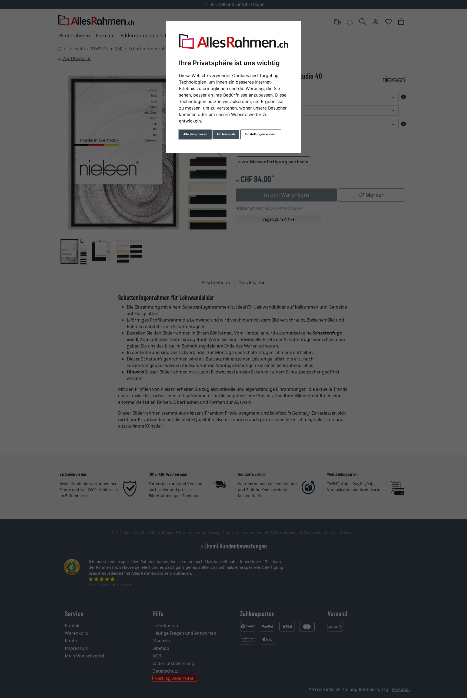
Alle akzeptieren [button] (195, 134)
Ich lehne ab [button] (226, 134)
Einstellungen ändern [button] (260, 134)
